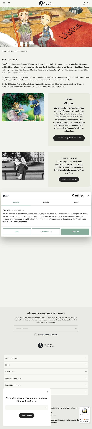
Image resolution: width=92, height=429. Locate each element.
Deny (17, 231)
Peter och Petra (24, 51)
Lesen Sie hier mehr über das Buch (69, 138)
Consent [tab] (16, 202)
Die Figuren (12, 51)
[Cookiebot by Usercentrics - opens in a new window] (74, 195)
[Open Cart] (87, 3)
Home (4, 51)
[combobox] (26, 407)
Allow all (75, 231)
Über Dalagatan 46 (69, 179)
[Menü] (88, 408)
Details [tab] (46, 202)
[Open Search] (10, 3)
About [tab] (76, 202)
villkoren (54, 334)
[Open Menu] (4, 3)
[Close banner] (88, 196)
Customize (45, 231)
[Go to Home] (46, 3)
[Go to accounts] (83, 3)
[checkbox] (35, 334)
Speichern (27, 415)
